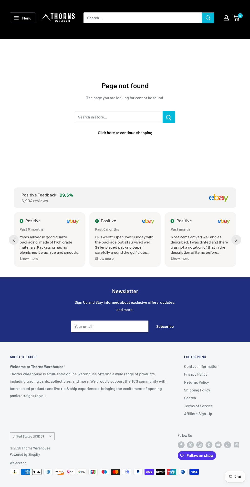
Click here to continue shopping (125, 132)
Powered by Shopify (25, 454)
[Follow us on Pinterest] (209, 444)
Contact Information (201, 366)
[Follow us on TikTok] (227, 444)
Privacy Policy (196, 374)
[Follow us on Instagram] (199, 444)
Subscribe (165, 326)
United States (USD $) (28, 436)
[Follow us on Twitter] (190, 444)
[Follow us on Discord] (236, 444)
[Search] (208, 17)
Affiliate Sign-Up (198, 413)
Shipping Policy (197, 390)
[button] (29, 258)
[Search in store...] (169, 117)
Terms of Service (198, 405)
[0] (236, 18)
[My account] (226, 17)
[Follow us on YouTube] (218, 444)
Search (190, 397)
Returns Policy (196, 382)
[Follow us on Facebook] (181, 444)
